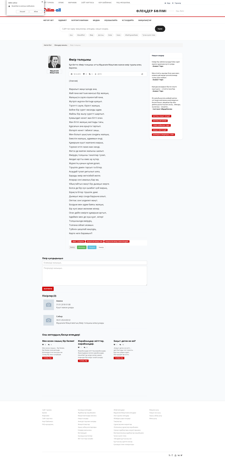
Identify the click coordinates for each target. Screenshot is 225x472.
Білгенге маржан (79, 20)
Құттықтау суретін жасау (123, 442)
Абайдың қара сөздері (122, 418)
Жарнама (72, 2)
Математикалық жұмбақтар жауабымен (129, 433)
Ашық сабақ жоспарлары (87, 427)
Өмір (91, 35)
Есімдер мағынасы (85, 430)
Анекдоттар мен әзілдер (87, 421)
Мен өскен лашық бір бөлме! (58, 341)
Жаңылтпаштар (84, 424)
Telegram (92, 247)
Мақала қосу (154, 410)
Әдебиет (62, 20)
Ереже (61, 2)
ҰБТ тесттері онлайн (85, 439)
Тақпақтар (118, 421)
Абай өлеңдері (119, 410)
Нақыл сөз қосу (155, 413)
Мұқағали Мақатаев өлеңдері (116, 241)
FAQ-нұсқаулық (123, 2)
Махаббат (81, 35)
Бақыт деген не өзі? (125, 341)
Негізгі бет (48, 20)
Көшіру (101, 247)
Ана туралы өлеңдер (121, 416)
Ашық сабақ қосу (155, 416)
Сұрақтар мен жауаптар (123, 424)
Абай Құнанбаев (131, 35)
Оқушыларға (110, 20)
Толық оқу (47, 358)
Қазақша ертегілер (85, 436)
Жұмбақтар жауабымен (87, 413)
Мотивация (82, 433)
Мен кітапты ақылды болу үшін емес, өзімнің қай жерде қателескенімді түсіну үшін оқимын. (165, 75)
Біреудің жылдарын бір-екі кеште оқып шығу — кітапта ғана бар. (164, 88)
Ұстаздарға (128, 20)
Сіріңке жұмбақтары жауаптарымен (127, 430)
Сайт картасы (87, 2)
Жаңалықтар (144, 20)
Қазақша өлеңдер (85, 410)
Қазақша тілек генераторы (124, 444)
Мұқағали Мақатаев (54, 72)
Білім (110, 35)
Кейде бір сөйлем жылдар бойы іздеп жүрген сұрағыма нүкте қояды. (166, 63)
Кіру (168, 3)
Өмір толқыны (78, 241)
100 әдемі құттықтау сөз (123, 439)
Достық (101, 35)
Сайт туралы (48, 2)
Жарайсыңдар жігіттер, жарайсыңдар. (91, 342)
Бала (118, 35)
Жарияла (48, 289)
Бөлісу (72, 247)
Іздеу (160, 29)
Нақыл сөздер (83, 418)
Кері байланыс (105, 2)
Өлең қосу (153, 418)
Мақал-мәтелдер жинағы (87, 416)
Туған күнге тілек (148, 35)
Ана (71, 35)
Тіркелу (178, 3)
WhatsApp (81, 247)
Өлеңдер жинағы (60, 45)
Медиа (96, 20)
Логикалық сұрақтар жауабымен (126, 427)
